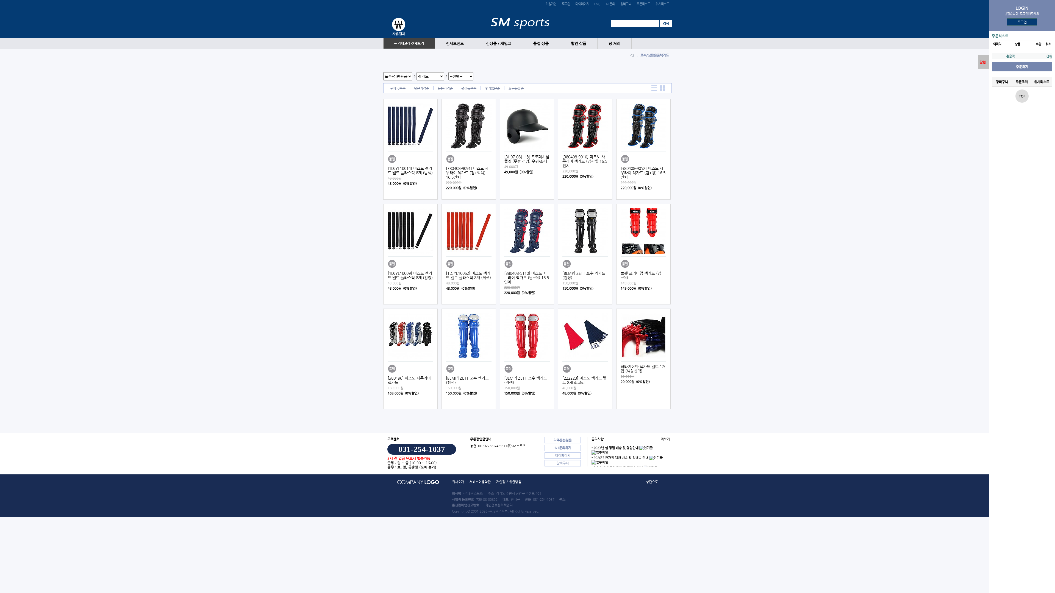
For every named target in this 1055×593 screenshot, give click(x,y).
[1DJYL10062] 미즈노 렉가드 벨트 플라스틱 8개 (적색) (468, 275)
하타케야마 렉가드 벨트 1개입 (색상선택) (643, 368)
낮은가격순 (421, 88)
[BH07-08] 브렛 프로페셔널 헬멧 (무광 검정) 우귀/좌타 (526, 159)
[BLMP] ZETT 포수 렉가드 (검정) (583, 275)
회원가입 (551, 4)
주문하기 (1022, 67)
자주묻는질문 (563, 440)
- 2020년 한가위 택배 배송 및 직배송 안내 (620, 458)
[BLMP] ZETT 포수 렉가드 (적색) (525, 380)
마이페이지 (582, 4)
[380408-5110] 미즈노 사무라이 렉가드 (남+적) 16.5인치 (526, 277)
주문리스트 (643, 4)
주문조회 (1022, 82)
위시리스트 (662, 4)
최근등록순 (516, 88)
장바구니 (625, 4)
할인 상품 (578, 43)
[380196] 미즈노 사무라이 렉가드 (409, 380)
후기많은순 (492, 88)
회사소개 (458, 482)
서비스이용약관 (480, 482)
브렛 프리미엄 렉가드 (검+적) (641, 275)
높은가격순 (445, 88)
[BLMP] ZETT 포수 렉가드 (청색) (467, 380)
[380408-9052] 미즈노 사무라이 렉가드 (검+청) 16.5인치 (643, 172)
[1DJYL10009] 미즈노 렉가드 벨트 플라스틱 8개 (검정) (410, 275)
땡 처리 (614, 43)
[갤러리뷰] (662, 88)
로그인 (1022, 22)
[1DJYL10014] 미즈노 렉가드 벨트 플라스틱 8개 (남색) (410, 170)
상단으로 (652, 482)
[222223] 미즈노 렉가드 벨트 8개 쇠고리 (584, 380)
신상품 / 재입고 (498, 43)
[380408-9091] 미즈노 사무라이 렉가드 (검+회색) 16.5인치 (467, 172)
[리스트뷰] (654, 88)
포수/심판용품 (650, 55)
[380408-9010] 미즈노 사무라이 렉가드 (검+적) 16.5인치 (584, 161)
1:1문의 (610, 4)
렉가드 (664, 55)
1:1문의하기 (562, 448)
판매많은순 (398, 88)
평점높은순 (468, 88)
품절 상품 (541, 43)
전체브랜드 (455, 43)
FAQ (597, 4)
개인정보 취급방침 (508, 482)
